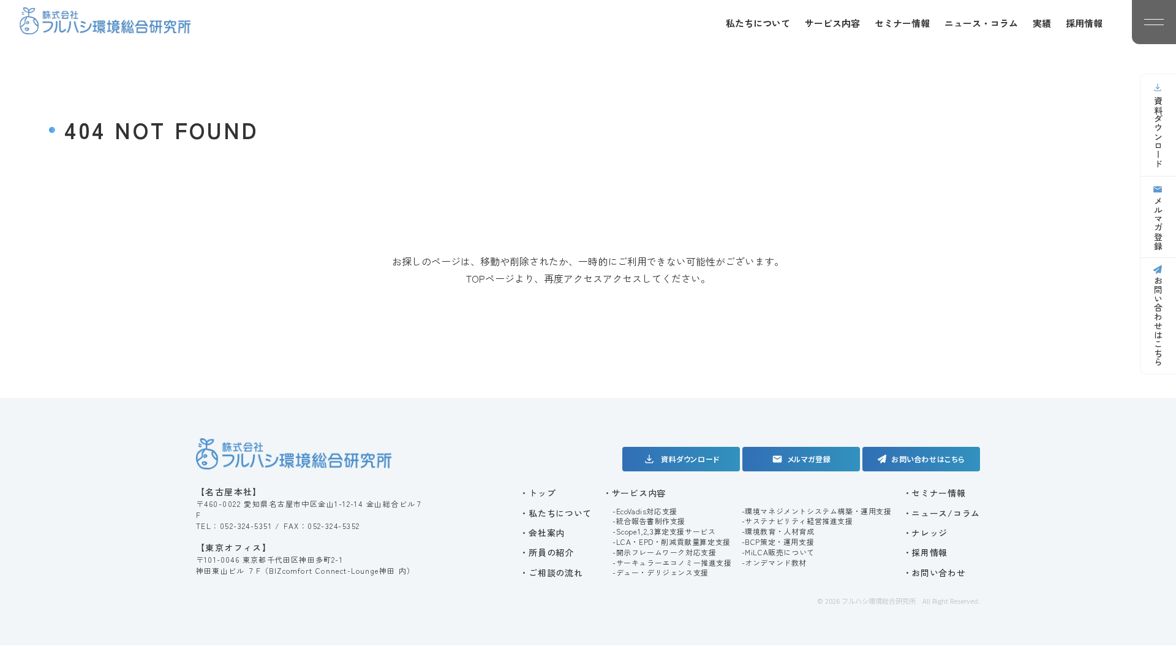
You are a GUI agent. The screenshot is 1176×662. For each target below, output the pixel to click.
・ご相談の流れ (550, 572)
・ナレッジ (925, 533)
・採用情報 (925, 552)
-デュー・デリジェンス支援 (660, 572)
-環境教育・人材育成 (778, 531)
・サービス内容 (634, 493)
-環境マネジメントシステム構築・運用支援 (817, 511)
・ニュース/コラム (941, 513)
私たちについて (758, 23)
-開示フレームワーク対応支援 (664, 552)
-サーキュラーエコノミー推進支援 (672, 563)
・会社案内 (542, 533)
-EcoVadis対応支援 (644, 511)
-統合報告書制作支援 (648, 521)
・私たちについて (555, 513)
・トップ (537, 493)
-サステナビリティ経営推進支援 (797, 521)
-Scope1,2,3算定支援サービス (663, 531)
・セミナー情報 (934, 493)
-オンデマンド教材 (774, 563)
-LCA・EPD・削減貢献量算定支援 (671, 542)
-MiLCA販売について (778, 552)
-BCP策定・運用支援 (778, 542)
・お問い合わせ (934, 572)
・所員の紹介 (546, 552)
